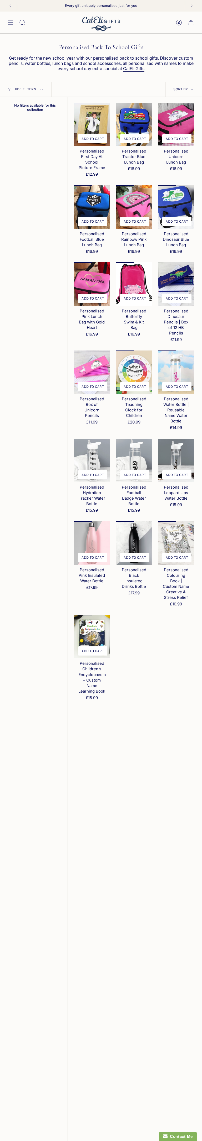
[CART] (191, 22)
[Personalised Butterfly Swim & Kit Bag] (134, 284)
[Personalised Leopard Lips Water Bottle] (176, 460)
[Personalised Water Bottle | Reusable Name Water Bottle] (176, 372)
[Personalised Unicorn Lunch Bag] (176, 124)
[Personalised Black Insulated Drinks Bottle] (134, 543)
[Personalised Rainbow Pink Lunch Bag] (134, 207)
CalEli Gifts (133, 68)
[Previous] (10, 5)
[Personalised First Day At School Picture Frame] (92, 124)
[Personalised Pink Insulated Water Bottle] (92, 543)
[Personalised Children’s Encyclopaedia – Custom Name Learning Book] (92, 636)
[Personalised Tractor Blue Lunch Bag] (134, 124)
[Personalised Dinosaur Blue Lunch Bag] (176, 207)
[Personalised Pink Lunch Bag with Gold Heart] (92, 284)
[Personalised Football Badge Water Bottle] (134, 460)
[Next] (191, 5)
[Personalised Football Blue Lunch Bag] (92, 207)
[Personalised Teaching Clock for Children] (134, 372)
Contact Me (180, 1136)
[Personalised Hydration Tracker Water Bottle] (92, 460)
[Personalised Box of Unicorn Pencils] (92, 372)
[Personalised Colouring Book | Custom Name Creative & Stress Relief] (176, 543)
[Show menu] (10, 22)
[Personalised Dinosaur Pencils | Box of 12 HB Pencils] (176, 284)
